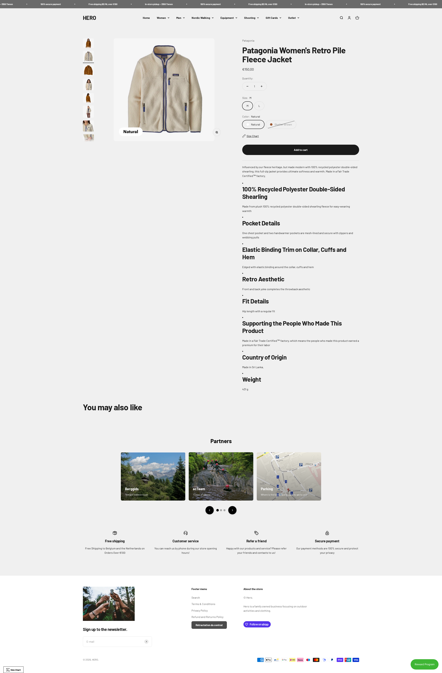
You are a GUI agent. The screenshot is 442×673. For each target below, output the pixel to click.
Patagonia (248, 40)
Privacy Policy (199, 610)
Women (161, 17)
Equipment (227, 17)
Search (195, 597)
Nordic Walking (201, 17)
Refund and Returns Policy (207, 616)
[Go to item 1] (88, 43)
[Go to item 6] (88, 112)
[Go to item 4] (88, 85)
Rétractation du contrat (209, 625)
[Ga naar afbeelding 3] (224, 510)
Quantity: (247, 78)
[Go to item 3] (88, 71)
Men (178, 17)
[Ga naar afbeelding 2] (221, 510)
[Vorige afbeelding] (209, 510)
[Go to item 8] (88, 139)
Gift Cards (272, 17)
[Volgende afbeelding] (232, 510)
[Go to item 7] (88, 126)
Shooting (249, 17)
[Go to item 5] (88, 98)
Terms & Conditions (203, 604)
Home (146, 17)
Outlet (292, 17)
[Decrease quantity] (247, 86)
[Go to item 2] (88, 57)
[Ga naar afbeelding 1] (217, 510)
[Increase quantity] (262, 86)
